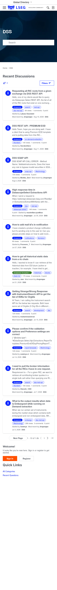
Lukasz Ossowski (27, 113)
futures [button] (47, 272)
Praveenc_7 (25, 244)
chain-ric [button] (17, 276)
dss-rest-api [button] (18, 110)
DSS (46, 116)
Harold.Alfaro (25, 146)
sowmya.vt (24, 354)
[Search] (48, 8)
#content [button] (17, 142)
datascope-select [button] (20, 209)
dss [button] (26, 206)
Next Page (18, 438)
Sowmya (23, 426)
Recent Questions (10, 475)
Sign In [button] (10, 458)
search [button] (27, 107)
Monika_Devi (25, 177)
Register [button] (27, 458)
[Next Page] (47, 438)
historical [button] (37, 272)
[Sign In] (52, 8)
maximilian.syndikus (35, 212)
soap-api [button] (28, 171)
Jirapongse (28, 116)
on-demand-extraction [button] (33, 139)
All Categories (9, 471)
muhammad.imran (27, 316)
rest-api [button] (37, 107)
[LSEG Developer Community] (25, 7)
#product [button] (41, 238)
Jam (22, 279)
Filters (45, 83)
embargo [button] (28, 420)
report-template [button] (31, 347)
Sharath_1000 (25, 389)
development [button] (39, 310)
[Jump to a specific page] (52, 438)
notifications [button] (29, 238)
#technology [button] (40, 171)
